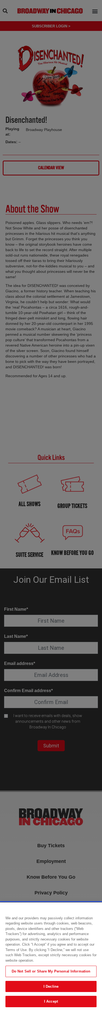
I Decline (51, 986)
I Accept (51, 1001)
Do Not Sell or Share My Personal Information (51, 971)
